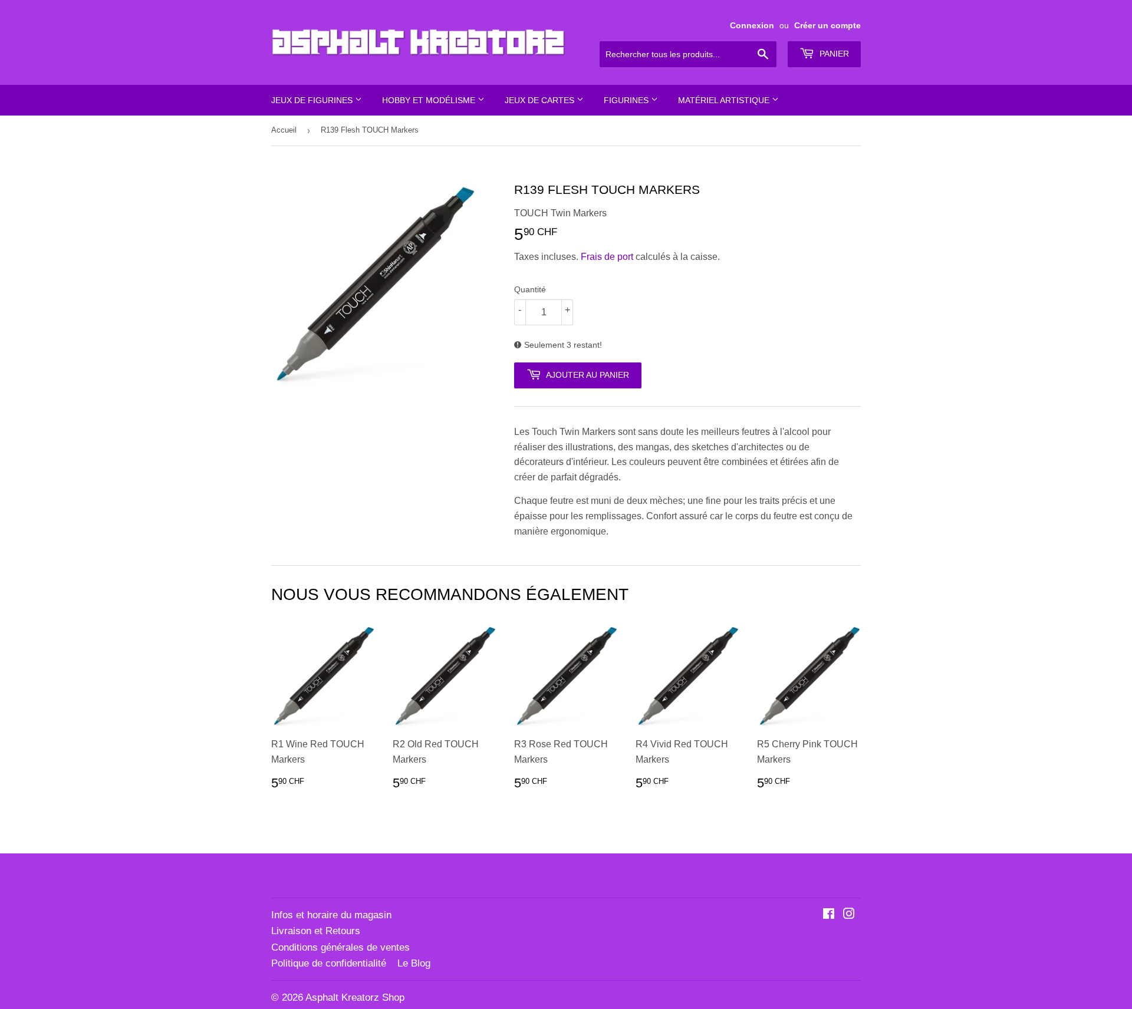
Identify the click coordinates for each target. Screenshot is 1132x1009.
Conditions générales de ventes (340, 947)
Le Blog (413, 963)
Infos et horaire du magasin (331, 915)
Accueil (284, 130)
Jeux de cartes (541, 100)
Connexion (752, 25)
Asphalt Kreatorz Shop (354, 997)
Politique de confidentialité (328, 963)
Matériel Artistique (725, 100)
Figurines (627, 100)
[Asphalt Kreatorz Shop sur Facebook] (828, 915)
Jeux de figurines (313, 100)
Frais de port (607, 257)
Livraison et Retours (315, 931)
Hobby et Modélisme (430, 100)
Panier (833, 53)
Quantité (530, 289)
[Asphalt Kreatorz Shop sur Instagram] (849, 915)
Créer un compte (827, 25)
